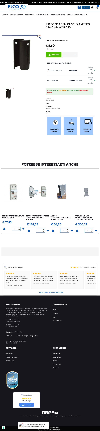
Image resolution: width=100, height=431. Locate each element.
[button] (21, 54)
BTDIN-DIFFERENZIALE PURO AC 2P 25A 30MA (13, 217)
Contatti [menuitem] (55, 313)
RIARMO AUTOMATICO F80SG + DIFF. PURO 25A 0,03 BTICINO (37, 218)
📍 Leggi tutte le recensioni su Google (50, 292)
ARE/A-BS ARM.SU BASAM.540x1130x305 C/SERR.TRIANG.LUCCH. (84, 218)
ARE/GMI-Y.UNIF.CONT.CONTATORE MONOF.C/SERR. (60, 218)
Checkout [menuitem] (56, 368)
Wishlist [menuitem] (55, 361)
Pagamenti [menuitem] (9, 353)
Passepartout (54, 427)
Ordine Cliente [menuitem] (57, 321)
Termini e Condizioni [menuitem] (12, 357)
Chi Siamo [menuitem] (56, 310)
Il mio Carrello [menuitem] (57, 364)
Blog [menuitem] (54, 317)
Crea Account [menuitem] (57, 357)
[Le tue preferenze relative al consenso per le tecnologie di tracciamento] (3, 427)
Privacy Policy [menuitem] (10, 361)
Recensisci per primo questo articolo (56, 40)
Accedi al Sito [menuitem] (57, 353)
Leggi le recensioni (27, 405)
